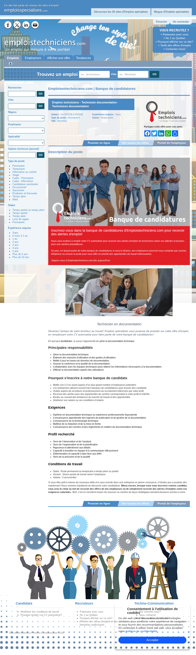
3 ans (15, 245)
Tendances (83, 58)
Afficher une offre (58, 58)
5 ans (15, 251)
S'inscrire (161, 21)
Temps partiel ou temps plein (28, 210)
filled (15, 199)
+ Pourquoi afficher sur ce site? (174, 41)
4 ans (15, 248)
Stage (15, 175)
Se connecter (181, 21)
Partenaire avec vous (91, 611)
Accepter (152, 640)
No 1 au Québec (89, 615)
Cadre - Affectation (22, 181)
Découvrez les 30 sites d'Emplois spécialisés (121, 11)
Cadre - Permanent (22, 178)
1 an (14, 239)
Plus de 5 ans (20, 254)
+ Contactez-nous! (174, 48)
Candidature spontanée (25, 184)
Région (12, 112)
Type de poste (16, 161)
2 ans (15, 242)
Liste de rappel (20, 219)
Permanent (18, 166)
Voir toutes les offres (135, 142)
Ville (113, 74)
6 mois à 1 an (20, 236)
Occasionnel (19, 187)
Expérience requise (19, 227)
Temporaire (18, 169)
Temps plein (19, 196)
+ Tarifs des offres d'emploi (174, 45)
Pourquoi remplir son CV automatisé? (41, 615)
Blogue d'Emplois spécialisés (171, 11)
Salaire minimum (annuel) (23, 148)
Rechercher (14, 87)
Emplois (13, 58)
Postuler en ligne (99, 142)
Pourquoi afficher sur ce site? (96, 618)
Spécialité (14, 136)
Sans (15, 232)
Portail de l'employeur (172, 142)
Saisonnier (18, 190)
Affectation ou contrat (24, 172)
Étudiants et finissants (24, 193)
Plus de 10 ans (20, 257)
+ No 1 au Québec (174, 38)
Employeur (14, 124)
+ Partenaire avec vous (174, 34)
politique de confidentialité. (142, 631)
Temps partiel (19, 213)
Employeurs (33, 58)
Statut (11, 205)
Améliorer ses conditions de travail (39, 611)
